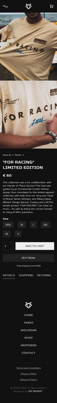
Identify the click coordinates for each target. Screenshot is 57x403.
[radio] (8, 224)
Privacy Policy (28, 373)
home (28, 315)
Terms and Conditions (28, 367)
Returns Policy (28, 379)
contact (28, 353)
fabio (28, 322)
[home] (28, 6)
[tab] (9, 275)
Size (5, 219)
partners (28, 345)
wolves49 (28, 330)
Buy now (28, 258)
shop (28, 338)
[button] (5, 6)
